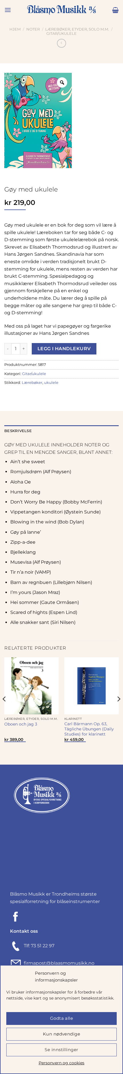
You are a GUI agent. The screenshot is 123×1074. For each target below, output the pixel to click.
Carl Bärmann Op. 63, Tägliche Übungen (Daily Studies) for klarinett (89, 729)
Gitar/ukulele (61, 33)
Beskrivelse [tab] (18, 431)
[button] (7, 10)
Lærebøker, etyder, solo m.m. (77, 29)
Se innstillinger (61, 1049)
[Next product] (61, 43)
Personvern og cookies (61, 1062)
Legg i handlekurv (64, 348)
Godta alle (61, 1018)
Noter (33, 29)
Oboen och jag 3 (20, 724)
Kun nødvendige (61, 1034)
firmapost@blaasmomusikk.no (57, 963)
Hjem (15, 29)
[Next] (118, 710)
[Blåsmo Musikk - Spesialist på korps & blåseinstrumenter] (61, 10)
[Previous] (4, 710)
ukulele (51, 382)
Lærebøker (32, 382)
